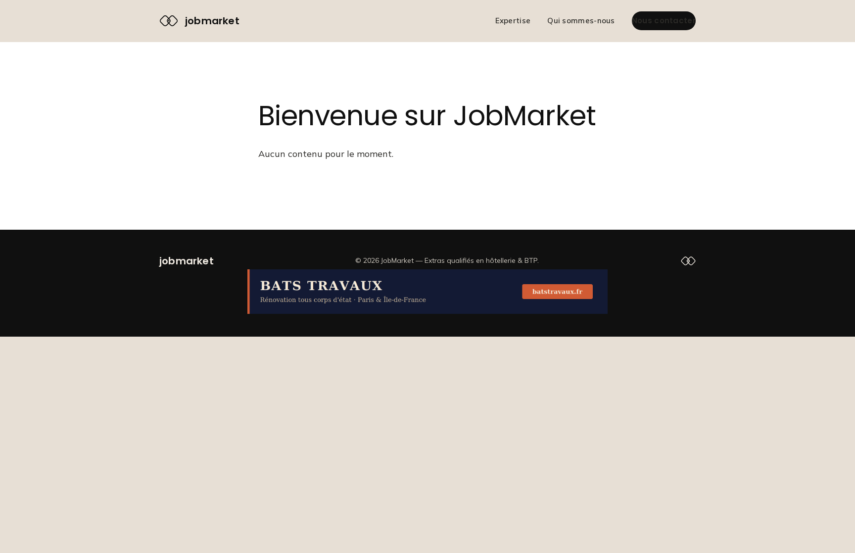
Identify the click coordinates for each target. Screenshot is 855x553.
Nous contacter (664, 20)
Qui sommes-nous (581, 20)
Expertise (513, 20)
